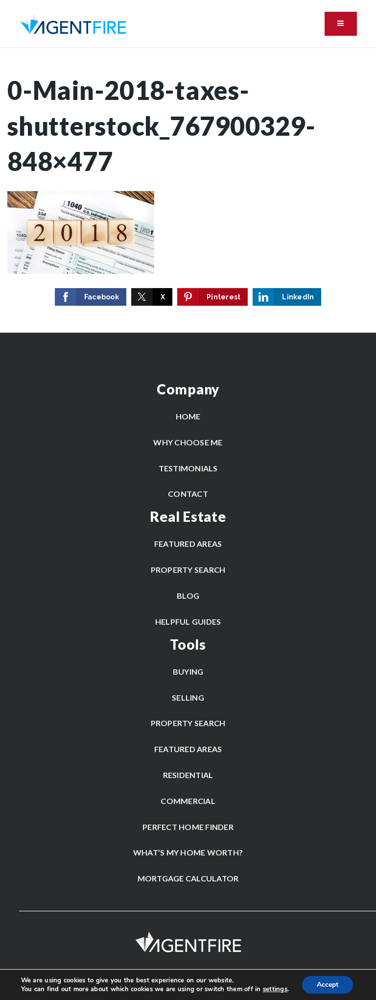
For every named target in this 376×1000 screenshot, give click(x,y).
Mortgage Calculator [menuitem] (188, 878)
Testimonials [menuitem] (188, 468)
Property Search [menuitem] (188, 569)
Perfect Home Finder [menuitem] (188, 826)
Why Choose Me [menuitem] (187, 442)
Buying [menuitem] (188, 671)
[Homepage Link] (73, 23)
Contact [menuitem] (188, 493)
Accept (327, 984)
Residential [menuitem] (188, 775)
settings (275, 989)
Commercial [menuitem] (188, 800)
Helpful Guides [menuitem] (188, 621)
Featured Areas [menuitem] (188, 543)
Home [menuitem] (188, 416)
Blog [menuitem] (188, 595)
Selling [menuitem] (188, 697)
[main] (188, 190)
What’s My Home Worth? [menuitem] (188, 852)
